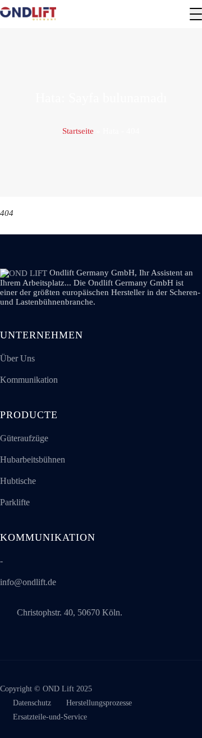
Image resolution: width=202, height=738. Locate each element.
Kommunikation (29, 379)
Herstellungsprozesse (99, 703)
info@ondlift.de (28, 582)
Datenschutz (32, 703)
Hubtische (18, 481)
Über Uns (17, 358)
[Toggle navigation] (196, 14)
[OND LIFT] (28, 14)
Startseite (78, 130)
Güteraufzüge (24, 438)
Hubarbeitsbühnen (32, 459)
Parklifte (15, 502)
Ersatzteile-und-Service (50, 717)
